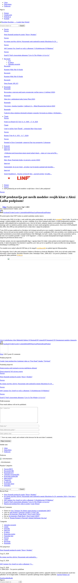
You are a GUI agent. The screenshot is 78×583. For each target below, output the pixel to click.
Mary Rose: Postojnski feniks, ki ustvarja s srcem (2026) (22, 160)
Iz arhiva (11, 62)
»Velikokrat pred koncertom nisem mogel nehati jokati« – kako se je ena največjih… (31, 153)
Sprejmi (59, 574)
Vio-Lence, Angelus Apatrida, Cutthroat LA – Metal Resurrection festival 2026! (29, 106)
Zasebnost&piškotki (6, 578)
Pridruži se (7, 17)
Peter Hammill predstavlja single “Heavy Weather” (20, 34)
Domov (6, 13)
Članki (6, 116)
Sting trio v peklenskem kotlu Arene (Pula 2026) (19, 99)
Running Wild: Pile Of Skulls (13, 69)
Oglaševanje (8, 15)
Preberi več (66, 574)
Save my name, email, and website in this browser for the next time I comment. (27, 437)
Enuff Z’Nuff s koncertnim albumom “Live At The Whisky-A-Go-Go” (27, 55)
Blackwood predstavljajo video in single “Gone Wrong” (22, 504)
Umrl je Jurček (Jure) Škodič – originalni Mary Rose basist (23, 128)
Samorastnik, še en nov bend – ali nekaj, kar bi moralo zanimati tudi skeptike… (29, 167)
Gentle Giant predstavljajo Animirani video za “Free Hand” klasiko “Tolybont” (25, 361)
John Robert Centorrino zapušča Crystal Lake (24, 512)
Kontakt (6, 18)
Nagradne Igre (9, 484)
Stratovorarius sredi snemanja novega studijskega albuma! (18, 368)
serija (75, 340)
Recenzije (7, 59)
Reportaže (7, 87)
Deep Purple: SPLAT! (11, 83)
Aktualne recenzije (14, 64)
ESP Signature (47, 340)
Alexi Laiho (4, 340)
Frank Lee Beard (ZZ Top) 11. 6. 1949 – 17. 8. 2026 (21, 122)
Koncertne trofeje (11, 476)
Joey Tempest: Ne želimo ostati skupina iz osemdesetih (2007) (31, 511)
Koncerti (7, 146)
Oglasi (6, 539)
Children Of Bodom (28, 340)
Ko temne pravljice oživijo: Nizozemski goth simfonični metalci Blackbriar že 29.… (31, 41)
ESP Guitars (39, 340)
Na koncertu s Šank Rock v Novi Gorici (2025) (25, 514)
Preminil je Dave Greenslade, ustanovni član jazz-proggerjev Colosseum (27, 142)
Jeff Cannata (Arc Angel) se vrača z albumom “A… (16, 564)
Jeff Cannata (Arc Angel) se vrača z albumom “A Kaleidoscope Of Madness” (29, 48)
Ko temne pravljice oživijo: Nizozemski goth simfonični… (18, 557)
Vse (9, 60)
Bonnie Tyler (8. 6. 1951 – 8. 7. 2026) (16, 135)
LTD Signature (57, 340)
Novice (6, 29)
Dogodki (7, 485)
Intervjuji (7, 148)
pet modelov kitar (67, 340)
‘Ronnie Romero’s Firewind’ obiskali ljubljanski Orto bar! (28, 518)
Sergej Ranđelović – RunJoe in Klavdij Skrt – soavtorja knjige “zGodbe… (28, 174)
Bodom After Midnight (15, 340)
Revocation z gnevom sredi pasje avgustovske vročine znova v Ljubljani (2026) (29, 92)
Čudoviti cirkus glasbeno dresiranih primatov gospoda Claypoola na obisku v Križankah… (33, 113)
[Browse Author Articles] (4, 352)
